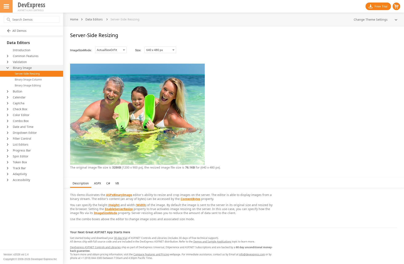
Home (74, 19)
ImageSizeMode (105, 213)
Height (114, 205)
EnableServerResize (119, 209)
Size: (138, 50)
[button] (396, 6)
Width (141, 205)
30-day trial (120, 238)
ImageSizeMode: (81, 50)
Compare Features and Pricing (151, 254)
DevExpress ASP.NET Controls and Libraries (95, 247)
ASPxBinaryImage (119, 195)
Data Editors (94, 19)
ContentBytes (190, 199)
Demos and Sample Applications (212, 241)
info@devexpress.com (252, 254)
